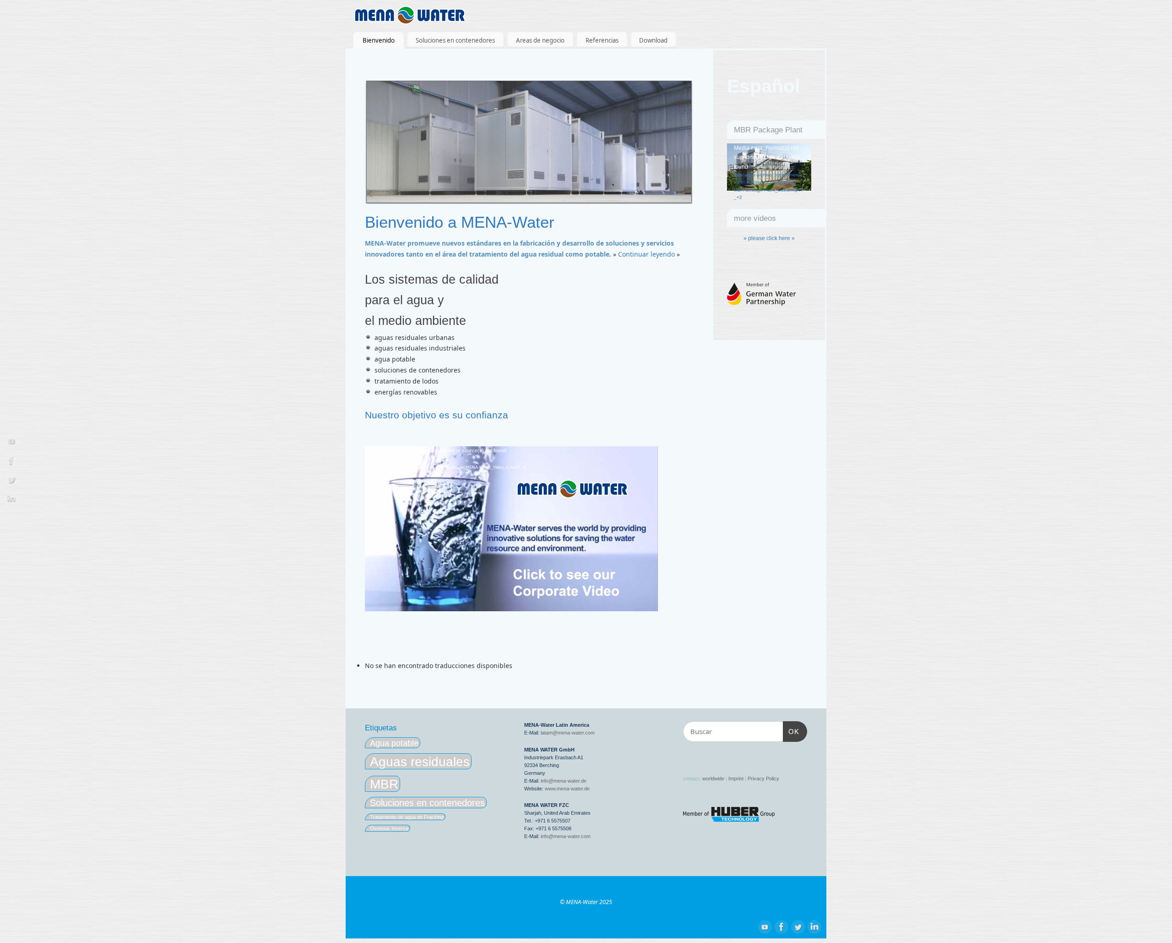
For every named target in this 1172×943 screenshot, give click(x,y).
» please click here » (769, 238)
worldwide (713, 778)
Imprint (735, 778)
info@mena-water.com (566, 836)
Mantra (618, 919)
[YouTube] (11, 442)
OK (791, 731)
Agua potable (394, 743)
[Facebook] (11, 462)
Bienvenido (379, 40)
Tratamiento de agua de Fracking (407, 817)
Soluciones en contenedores (455, 40)
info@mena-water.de (563, 781)
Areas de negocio (540, 40)
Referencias (602, 40)
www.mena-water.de (567, 788)
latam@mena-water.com (568, 732)
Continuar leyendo (646, 254)
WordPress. (650, 919)
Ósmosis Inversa (389, 828)
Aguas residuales (420, 761)
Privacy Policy (763, 778)
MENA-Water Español (535, 919)
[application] (511, 528)
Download (653, 40)
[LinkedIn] (11, 500)
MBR (384, 784)
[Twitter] (11, 481)
